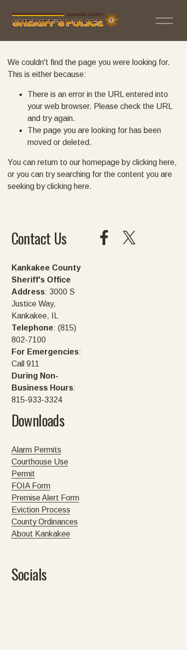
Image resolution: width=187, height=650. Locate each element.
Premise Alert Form (45, 498)
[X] (129, 238)
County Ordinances (44, 522)
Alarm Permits (36, 450)
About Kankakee (40, 534)
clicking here (153, 162)
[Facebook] (104, 238)
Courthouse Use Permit (39, 468)
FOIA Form (30, 486)
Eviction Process (40, 510)
